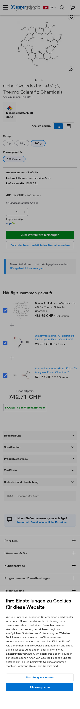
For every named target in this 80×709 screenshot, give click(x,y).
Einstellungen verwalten (40, 677)
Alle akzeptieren (40, 687)
